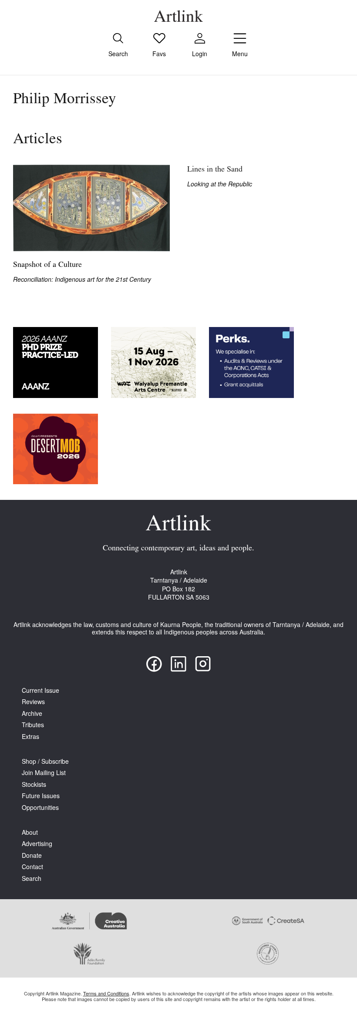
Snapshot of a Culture (47, 265)
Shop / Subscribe (45, 761)
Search (31, 878)
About (30, 832)
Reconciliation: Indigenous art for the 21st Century (82, 279)
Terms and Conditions (106, 993)
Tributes (33, 725)
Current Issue (40, 690)
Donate (32, 855)
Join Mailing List (44, 773)
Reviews (33, 702)
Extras (30, 736)
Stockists (34, 784)
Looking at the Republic (219, 184)
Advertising (37, 844)
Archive (32, 713)
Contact (32, 867)
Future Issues (41, 796)
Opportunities (40, 807)
